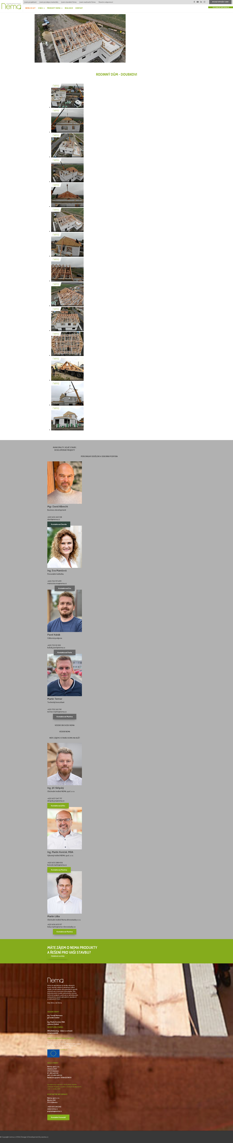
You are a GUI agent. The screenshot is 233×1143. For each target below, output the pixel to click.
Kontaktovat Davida (59, 524)
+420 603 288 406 (55, 863)
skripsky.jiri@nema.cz (55, 801)
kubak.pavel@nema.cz (56, 648)
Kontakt (79, 8)
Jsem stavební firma (68, 2)
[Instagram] (204, 2)
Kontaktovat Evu (64, 588)
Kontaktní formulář (58, 1117)
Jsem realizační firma (87, 2)
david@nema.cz (53, 519)
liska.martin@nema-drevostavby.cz (61, 927)
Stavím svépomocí (106, 2)
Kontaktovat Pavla (64, 652)
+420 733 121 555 (54, 645)
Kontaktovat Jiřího (58, 806)
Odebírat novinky (58, 956)
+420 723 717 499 (54, 581)
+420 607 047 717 (54, 798)
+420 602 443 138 (54, 517)
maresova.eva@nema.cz (57, 583)
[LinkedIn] (201, 2)
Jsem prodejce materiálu (49, 2)
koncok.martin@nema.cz (57, 865)
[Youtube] (197, 2)
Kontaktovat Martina (65, 717)
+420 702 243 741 (54, 709)
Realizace (69, 8)
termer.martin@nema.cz (57, 712)
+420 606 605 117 (54, 924)
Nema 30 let (30, 8)
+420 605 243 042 (54, 1107)
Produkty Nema (53, 8)
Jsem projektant (30, 2)
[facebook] (194, 2)
